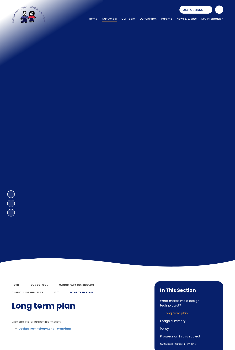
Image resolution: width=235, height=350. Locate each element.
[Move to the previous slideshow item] (11, 203)
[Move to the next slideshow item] (11, 194)
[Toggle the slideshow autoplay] (11, 212)
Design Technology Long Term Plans (45, 329)
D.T (56, 292)
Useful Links (193, 10)
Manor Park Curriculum (76, 285)
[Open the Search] (219, 9)
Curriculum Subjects (27, 292)
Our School (39, 285)
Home (15, 285)
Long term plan (81, 292)
